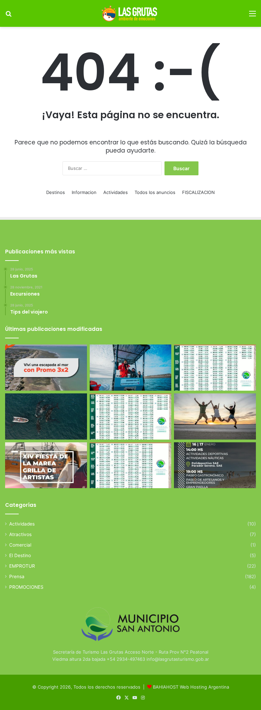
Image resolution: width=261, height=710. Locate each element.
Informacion (84, 192)
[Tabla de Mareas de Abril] (131, 416)
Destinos (55, 192)
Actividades (115, 192)
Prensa (16, 576)
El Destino (20, 555)
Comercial (20, 545)
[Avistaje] (46, 416)
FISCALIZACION (198, 192)
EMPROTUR (22, 566)
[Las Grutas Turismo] (130, 13)
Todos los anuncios (155, 192)
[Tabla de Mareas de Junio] (215, 367)
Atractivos (20, 534)
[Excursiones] (215, 416)
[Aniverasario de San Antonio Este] (215, 465)
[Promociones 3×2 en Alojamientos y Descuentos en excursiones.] (46, 367)
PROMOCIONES (26, 587)
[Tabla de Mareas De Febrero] (131, 465)
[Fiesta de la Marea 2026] (46, 465)
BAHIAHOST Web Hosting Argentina (191, 687)
